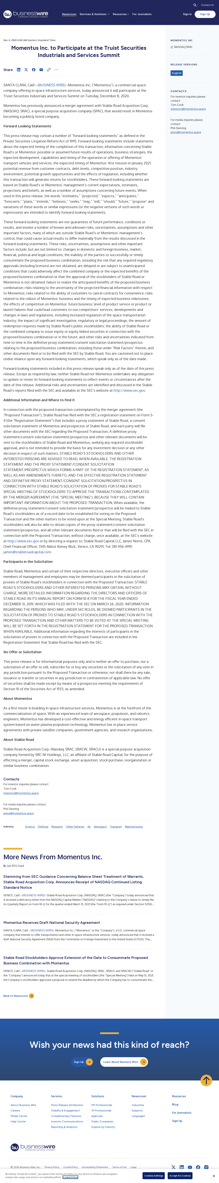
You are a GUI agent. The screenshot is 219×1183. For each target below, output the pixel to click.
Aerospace (100, 826)
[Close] (214, 1176)
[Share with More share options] (56, 69)
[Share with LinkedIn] (18, 69)
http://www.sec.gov (129, 390)
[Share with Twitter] (26, 69)
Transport (116, 826)
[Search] (195, 5)
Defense (43, 826)
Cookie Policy (70, 1177)
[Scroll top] (206, 1080)
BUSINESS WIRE (52, 85)
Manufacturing (134, 826)
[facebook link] (198, 1167)
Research (57, 826)
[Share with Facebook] (33, 69)
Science (30, 826)
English (176, 73)
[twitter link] (173, 1167)
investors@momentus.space (21, 793)
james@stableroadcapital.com (27, 552)
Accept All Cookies (180, 1175)
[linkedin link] (182, 1167)
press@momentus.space (18, 813)
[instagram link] (206, 1167)
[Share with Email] (41, 69)
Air (89, 826)
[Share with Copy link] (48, 69)
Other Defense (75, 826)
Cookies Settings (153, 1175)
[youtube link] (190, 1167)
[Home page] (25, 14)
